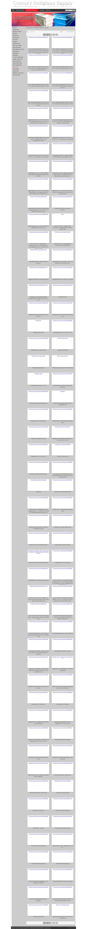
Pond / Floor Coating (17, 45)
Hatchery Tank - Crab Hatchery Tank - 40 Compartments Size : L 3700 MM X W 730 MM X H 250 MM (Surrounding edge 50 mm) (38, 511)
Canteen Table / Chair (17, 63)
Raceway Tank (16, 37)
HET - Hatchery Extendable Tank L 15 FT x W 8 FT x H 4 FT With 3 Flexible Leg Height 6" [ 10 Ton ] (38, 104)
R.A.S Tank (15, 39)
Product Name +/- (33, 31)
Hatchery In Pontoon (17, 31)
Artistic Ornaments (17, 61)
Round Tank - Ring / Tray (38, 810)
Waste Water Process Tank (18, 49)
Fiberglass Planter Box (62, 350)
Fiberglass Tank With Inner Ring (38, 438)
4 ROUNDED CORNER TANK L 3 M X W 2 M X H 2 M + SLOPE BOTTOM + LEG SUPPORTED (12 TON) (38, 139)
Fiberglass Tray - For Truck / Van (38, 456)
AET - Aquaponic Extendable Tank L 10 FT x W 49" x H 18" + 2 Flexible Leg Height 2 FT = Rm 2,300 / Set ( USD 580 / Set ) (38, 68)
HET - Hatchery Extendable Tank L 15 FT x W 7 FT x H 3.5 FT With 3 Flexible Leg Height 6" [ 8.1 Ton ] (62, 86)
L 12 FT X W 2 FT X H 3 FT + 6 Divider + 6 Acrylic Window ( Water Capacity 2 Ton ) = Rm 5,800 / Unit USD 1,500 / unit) (38, 599)
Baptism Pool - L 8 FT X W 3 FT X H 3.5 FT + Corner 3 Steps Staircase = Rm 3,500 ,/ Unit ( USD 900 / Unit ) (62, 192)
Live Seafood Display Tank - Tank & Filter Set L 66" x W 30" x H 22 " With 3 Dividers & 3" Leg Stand (38, 653)
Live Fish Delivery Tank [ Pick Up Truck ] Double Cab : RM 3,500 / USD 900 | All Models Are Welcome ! (63, 617)
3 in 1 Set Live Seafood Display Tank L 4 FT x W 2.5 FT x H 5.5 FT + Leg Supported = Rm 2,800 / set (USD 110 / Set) (62, 121)
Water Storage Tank (17, 47)
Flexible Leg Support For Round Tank (38, 474)
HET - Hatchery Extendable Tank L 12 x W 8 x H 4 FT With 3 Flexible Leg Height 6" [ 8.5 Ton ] (38, 86)
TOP (85, 927)
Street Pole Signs (16, 74)
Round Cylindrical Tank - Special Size (38, 792)
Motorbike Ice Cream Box (18, 72)
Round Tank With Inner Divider (38, 863)
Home (32, 27)
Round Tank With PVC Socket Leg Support (62, 881)
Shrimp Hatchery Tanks (38, 916)
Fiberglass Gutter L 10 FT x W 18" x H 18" (62, 332)
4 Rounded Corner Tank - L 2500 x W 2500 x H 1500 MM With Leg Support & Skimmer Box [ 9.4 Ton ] (38, 175)
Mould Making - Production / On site (63, 651)
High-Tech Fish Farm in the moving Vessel (38, 562)
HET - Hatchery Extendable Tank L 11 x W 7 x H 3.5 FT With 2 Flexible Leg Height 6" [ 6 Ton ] (62, 68)
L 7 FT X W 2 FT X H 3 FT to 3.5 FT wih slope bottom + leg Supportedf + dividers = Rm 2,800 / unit (38, 617)
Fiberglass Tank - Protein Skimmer (38, 421)
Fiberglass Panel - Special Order (38, 350)
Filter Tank (15, 33)
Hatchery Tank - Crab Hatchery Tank (62, 491)
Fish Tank (15, 27)
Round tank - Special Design (62, 792)
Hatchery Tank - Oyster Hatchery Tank (62, 527)
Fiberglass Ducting (62, 297)
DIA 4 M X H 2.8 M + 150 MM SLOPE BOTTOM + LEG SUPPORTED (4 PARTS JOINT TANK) (62, 228)
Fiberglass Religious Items (38, 367)
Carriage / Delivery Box (17, 59)
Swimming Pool (16, 51)
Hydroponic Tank (16, 43)
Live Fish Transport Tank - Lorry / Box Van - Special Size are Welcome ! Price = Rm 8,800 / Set (38, 635)
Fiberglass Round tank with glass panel (38, 403)
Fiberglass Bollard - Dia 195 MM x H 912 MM (62, 279)
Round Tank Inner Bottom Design (62, 828)
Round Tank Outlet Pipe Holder (38, 845)
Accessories (15, 67)
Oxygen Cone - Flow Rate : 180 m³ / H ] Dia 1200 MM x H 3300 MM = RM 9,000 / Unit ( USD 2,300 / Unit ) (38, 670)
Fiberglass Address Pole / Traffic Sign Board (38, 279)
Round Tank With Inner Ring (62, 863)
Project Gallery (16, 68)
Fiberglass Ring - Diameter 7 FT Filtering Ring (62, 367)
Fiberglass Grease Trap (38, 332)
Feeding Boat (15, 53)
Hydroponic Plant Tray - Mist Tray (62, 562)
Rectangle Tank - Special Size (38, 704)
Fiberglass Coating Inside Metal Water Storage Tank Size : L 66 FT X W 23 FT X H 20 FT (38, 298)
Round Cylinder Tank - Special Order (62, 775)
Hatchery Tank (16, 29)
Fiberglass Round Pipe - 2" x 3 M (38, 385)
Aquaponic (15, 41)
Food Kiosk (38, 491)
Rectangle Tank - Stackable (62, 704)
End (57, 34)
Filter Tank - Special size (62, 456)
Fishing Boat (15, 55)
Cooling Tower (16, 70)
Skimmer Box (16, 35)
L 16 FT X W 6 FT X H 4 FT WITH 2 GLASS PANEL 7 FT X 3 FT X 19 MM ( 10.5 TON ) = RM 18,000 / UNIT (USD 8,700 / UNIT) (63, 599)
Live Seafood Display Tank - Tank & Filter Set (62, 633)
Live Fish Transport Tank (18, 57)
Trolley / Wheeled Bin (17, 65)
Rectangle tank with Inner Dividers (62, 739)
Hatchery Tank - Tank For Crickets (62, 544)
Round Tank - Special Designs (62, 810)
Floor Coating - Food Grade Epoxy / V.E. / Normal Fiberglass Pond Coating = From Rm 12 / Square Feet (63, 476)
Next (54, 34)
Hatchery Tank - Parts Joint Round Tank (38, 544)
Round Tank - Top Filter (38, 828)
